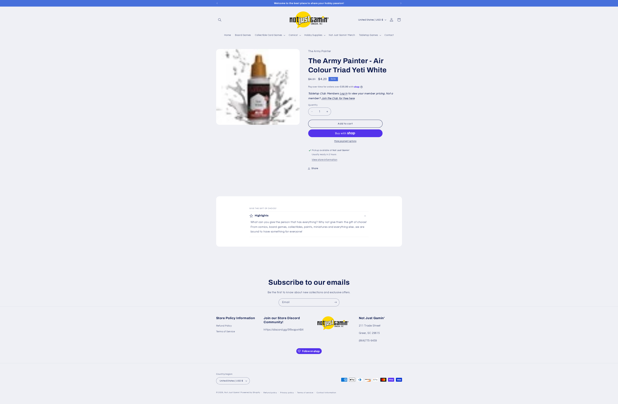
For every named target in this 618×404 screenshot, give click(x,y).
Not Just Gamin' (232, 392)
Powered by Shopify (250, 392)
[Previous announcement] (217, 3)
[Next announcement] (400, 3)
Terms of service (305, 393)
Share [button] (314, 168)
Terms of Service (225, 332)
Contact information (326, 393)
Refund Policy (224, 326)
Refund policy (270, 393)
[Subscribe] (335, 302)
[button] (220, 19)
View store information (324, 160)
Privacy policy (287, 393)
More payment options (345, 141)
